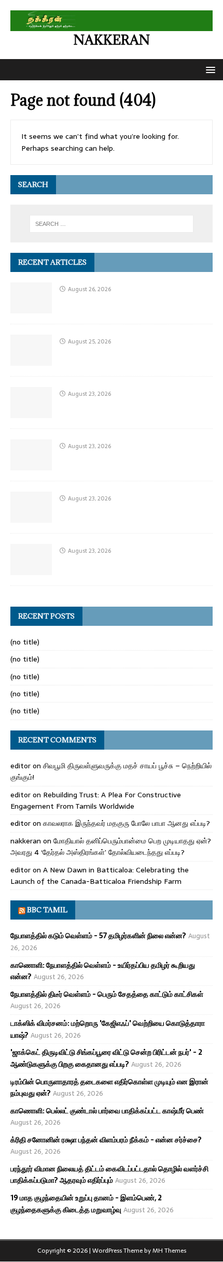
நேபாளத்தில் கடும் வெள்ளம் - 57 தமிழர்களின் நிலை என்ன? (98, 935)
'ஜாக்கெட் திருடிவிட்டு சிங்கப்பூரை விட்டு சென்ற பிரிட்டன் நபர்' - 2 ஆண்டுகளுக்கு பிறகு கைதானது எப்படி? (106, 1057)
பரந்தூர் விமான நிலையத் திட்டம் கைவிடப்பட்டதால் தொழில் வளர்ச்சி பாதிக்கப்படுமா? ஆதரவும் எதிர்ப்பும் (109, 1174)
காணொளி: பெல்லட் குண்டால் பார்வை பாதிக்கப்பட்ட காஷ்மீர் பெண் (107, 1110)
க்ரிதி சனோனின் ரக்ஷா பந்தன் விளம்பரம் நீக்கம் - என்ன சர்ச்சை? (106, 1139)
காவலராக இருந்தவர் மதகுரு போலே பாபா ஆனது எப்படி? (126, 823)
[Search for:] (112, 224)
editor (20, 765)
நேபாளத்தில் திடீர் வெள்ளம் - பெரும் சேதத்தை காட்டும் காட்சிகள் (106, 994)
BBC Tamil (47, 909)
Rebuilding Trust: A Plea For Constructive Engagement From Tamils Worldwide (95, 800)
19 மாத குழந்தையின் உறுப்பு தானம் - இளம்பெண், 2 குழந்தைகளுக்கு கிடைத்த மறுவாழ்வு (86, 1203)
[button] (208, 69)
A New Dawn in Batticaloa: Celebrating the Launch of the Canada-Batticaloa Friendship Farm (99, 875)
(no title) (24, 642)
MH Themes (169, 1250)
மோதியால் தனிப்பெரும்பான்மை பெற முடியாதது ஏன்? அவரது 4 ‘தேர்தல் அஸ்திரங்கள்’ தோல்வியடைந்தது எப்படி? (110, 846)
